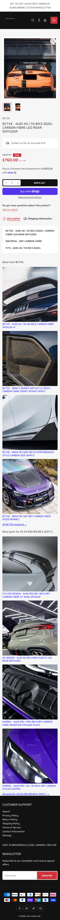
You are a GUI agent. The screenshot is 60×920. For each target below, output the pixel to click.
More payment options (30, 197)
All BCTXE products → (14, 524)
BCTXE (6, 118)
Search (6, 811)
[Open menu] (54, 20)
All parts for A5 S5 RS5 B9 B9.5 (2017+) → (25, 794)
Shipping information (40, 219)
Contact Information (13, 831)
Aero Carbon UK (33, 916)
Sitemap (7, 835)
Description (13, 219)
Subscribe (47, 875)
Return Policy (9, 819)
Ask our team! (10, 209)
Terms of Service (11, 827)
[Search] (32, 20)
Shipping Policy (11, 823)
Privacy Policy (10, 815)
